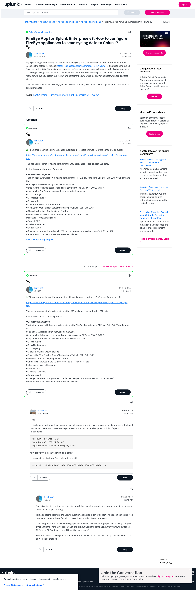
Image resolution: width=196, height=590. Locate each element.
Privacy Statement (12, 585)
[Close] (75, 577)
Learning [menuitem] (105, 4)
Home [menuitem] (28, 4)
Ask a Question (157, 12)
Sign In (184, 4)
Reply (123, 108)
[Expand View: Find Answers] (74, 4)
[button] (129, 32)
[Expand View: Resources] (126, 4)
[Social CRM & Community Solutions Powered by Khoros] (166, 561)
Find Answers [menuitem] (67, 4)
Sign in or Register (165, 576)
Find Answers (30, 21)
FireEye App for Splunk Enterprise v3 (69, 94)
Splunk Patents (88, 582)
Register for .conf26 (154, 53)
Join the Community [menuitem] (45, 4)
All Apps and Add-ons (68, 21)
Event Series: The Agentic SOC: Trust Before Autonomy (153, 162)
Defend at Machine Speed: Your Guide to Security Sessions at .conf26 (154, 215)
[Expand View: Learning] (110, 4)
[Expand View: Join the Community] (56, 4)
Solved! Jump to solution (40, 32)
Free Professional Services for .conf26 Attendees (154, 189)
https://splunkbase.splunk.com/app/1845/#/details (82, 66)
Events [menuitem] (82, 4)
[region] (39, 582)
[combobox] (82, 12)
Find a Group (154, 134)
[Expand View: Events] (86, 4)
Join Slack (154, 96)
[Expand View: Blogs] (97, 4)
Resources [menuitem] (120, 4)
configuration (40, 94)
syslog (95, 94)
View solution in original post (40, 239)
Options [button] (165, 22)
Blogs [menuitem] (93, 4)
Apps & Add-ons (47, 21)
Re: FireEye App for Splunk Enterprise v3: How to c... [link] (128, 21)
